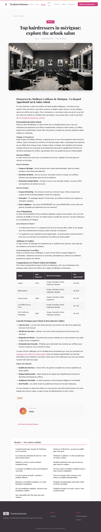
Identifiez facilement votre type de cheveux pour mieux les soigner (68, 463)
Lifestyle (57, 4)
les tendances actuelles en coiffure (32, 118)
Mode (64, 4)
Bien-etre (49, 4)
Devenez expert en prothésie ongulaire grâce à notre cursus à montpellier (69, 470)
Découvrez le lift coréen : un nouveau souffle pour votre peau (68, 450)
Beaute (43, 4)
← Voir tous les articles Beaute (27, 424)
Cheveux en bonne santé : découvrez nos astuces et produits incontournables (67, 476)
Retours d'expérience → (88, 4)
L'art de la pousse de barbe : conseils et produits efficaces (28, 476)
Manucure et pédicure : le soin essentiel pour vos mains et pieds (68, 457)
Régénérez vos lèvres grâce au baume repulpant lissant (28, 463)
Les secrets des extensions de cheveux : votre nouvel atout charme (30, 457)
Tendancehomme (17, 4)
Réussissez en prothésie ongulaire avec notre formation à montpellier (30, 483)
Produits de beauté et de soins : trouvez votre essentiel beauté (68, 489)
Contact (78, 520)
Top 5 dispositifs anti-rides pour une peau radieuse (29, 496)
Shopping (71, 4)
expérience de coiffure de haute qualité (30, 354)
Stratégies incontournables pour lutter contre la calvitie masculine (68, 483)
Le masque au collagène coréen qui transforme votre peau (31, 470)
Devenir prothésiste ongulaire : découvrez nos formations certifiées (31, 489)
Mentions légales (81, 516)
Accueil (30, 4)
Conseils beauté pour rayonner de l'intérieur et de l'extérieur (30, 450)
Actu (37, 4)
